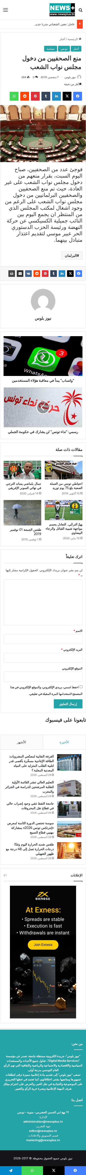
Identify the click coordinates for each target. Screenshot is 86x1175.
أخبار (62, 39)
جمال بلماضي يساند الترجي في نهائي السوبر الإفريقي (23, 486)
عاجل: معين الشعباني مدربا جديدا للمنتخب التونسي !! (42, 24)
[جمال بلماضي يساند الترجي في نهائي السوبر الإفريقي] (22, 470)
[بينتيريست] (45, 273)
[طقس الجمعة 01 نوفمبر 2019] (22, 512)
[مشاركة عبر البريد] (20, 273)
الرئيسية (73, 39)
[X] (70, 273)
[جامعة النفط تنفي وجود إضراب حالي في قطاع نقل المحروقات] (69, 809)
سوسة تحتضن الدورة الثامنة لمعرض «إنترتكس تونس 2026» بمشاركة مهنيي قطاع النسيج (30, 827)
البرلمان (71, 255)
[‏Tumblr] (53, 273)
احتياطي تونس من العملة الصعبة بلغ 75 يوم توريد (66, 486)
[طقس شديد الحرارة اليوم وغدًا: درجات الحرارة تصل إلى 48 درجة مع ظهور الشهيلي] (69, 850)
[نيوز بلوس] (62, 9)
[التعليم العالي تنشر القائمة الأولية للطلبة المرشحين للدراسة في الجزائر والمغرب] (69, 788)
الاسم (77, 631)
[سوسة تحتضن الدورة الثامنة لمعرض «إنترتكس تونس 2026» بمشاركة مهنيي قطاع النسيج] (69, 829)
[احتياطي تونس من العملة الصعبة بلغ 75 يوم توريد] (63, 470)
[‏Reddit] (37, 273)
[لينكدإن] (62, 273)
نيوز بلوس (70, 77)
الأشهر (21, 742)
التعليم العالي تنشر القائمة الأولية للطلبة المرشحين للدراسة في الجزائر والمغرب (29, 787)
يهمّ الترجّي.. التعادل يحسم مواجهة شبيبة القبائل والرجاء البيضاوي (64, 528)
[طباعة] (11, 273)
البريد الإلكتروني (71, 649)
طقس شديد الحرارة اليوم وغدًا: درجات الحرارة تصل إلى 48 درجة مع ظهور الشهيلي (30, 849)
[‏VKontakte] (28, 273)
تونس (63, 48)
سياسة (51, 48)
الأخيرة (64, 742)
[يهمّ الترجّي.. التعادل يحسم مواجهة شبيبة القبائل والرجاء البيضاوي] (63, 510)
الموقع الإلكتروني (72, 668)
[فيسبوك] (78, 273)
